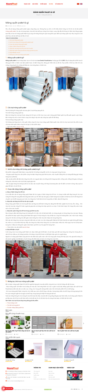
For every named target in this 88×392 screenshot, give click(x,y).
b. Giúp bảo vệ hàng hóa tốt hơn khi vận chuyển (21, 48)
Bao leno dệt (52, 377)
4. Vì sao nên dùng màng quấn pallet (18, 44)
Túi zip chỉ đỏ (20, 126)
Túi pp (46, 360)
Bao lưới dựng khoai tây (54, 379)
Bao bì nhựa (51, 373)
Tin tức (51, 4)
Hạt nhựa (51, 375)
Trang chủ (27, 4)
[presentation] (4, 323)
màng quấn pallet (11, 31)
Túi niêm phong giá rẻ (13, 305)
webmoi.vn (29, 389)
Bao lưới (50, 371)
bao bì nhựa (25, 227)
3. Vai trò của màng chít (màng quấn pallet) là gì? (21, 42)
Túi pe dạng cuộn (12, 302)
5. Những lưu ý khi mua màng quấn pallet (19, 54)
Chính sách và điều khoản (40, 379)
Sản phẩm (35, 4)
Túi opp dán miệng (10, 360)
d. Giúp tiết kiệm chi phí (14, 52)
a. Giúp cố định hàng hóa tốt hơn (17, 46)
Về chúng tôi (59, 4)
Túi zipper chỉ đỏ (29, 360)
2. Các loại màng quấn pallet (16, 40)
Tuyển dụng (43, 4)
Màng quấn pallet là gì (44, 12)
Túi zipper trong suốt (69, 360)
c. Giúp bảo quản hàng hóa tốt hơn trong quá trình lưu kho (23, 50)
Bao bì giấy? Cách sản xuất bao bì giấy (68, 330)
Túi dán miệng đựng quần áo (15, 307)
